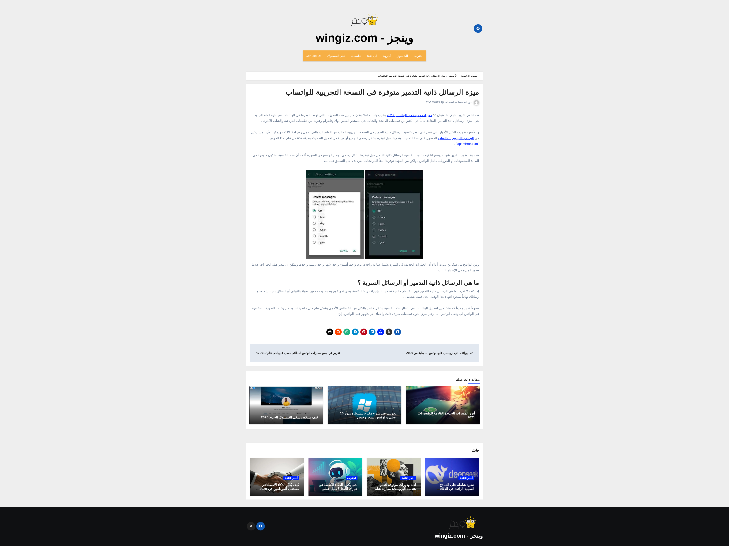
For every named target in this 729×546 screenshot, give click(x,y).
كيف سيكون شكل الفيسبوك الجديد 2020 (289, 417)
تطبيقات (356, 55)
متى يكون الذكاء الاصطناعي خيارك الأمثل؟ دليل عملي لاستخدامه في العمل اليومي (337, 489)
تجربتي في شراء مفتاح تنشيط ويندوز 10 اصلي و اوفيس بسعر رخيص (368, 415)
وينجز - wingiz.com (364, 37)
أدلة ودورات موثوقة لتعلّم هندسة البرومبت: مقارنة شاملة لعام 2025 (394, 489)
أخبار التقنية (466, 477)
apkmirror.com (467, 144)
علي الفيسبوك (336, 55)
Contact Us (314, 55)
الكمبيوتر (402, 55)
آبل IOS (372, 55)
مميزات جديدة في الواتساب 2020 (409, 115)
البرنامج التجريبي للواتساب (456, 138)
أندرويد (387, 55)
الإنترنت (418, 55)
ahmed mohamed (456, 102)
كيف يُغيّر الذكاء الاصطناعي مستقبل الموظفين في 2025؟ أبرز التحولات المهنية (278, 489)
